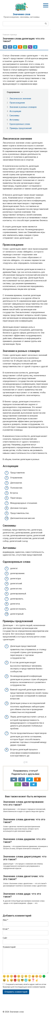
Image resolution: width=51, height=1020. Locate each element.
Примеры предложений (21, 128)
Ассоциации (15, 111)
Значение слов (21, 14)
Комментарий (9, 947)
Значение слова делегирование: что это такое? (23, 803)
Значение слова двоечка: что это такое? (24, 821)
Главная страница (10, 35)
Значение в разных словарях (23, 107)
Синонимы (14, 115)
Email (6, 929)
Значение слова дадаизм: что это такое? (24, 840)
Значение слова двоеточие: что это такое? (23, 878)
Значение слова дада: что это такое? (22, 895)
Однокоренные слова (20, 124)
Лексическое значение (20, 98)
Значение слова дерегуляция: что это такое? (24, 858)
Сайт (5, 938)
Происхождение (17, 103)
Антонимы (14, 120)
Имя (5, 920)
